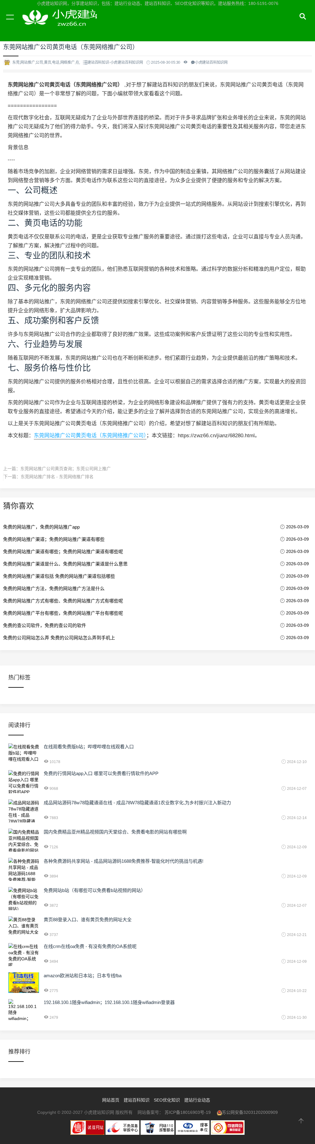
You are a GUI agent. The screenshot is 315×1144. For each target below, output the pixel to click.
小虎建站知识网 (58, 24)
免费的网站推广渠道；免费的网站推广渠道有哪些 (54, 539)
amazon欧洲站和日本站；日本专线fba (83, 975)
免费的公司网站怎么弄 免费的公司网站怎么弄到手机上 (59, 637)
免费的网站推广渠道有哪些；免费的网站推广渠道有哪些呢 (63, 551)
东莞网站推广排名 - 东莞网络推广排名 (57, 476)
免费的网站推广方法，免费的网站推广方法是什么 (54, 588)
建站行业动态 (197, 1100)
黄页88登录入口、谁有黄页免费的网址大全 (88, 919)
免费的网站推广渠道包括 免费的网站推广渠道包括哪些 (59, 576)
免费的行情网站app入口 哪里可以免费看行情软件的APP (101, 773)
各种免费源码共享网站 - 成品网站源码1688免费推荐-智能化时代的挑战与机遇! (123, 861)
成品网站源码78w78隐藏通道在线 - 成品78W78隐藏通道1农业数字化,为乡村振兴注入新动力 (137, 802)
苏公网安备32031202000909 (250, 1112)
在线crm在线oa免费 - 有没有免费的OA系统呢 (90, 946)
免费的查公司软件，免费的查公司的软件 (44, 625)
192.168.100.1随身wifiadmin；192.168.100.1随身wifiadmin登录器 (109, 1002)
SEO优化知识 (167, 1100)
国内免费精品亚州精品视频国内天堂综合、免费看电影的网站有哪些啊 (115, 831)
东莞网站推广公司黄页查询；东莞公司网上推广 (65, 468)
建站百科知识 (137, 1100)
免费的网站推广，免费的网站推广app (41, 527)
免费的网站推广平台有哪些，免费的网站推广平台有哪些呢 (63, 613)
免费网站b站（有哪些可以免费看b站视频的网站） (95, 890)
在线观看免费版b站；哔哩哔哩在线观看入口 (89, 746)
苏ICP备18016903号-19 (188, 1112)
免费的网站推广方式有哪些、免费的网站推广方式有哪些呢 (63, 600)
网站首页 (110, 1100)
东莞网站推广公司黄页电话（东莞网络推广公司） (90, 435)
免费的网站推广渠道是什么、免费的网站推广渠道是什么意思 (65, 563)
